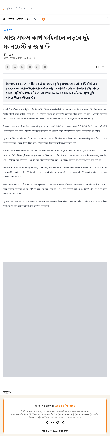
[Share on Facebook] (7, 67)
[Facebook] (47, 422)
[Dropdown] (32, 8)
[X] (63, 422)
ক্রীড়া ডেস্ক (8, 54)
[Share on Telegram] (30, 67)
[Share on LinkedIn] (37, 67)
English (23, 9)
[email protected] (66, 414)
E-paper (12, 9)
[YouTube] (52, 422)
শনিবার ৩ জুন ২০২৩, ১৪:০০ (18, 58)
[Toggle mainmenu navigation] (105, 19)
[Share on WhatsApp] (22, 67)
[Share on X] (15, 67)
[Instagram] (57, 422)
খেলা (10, 29)
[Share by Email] (45, 67)
